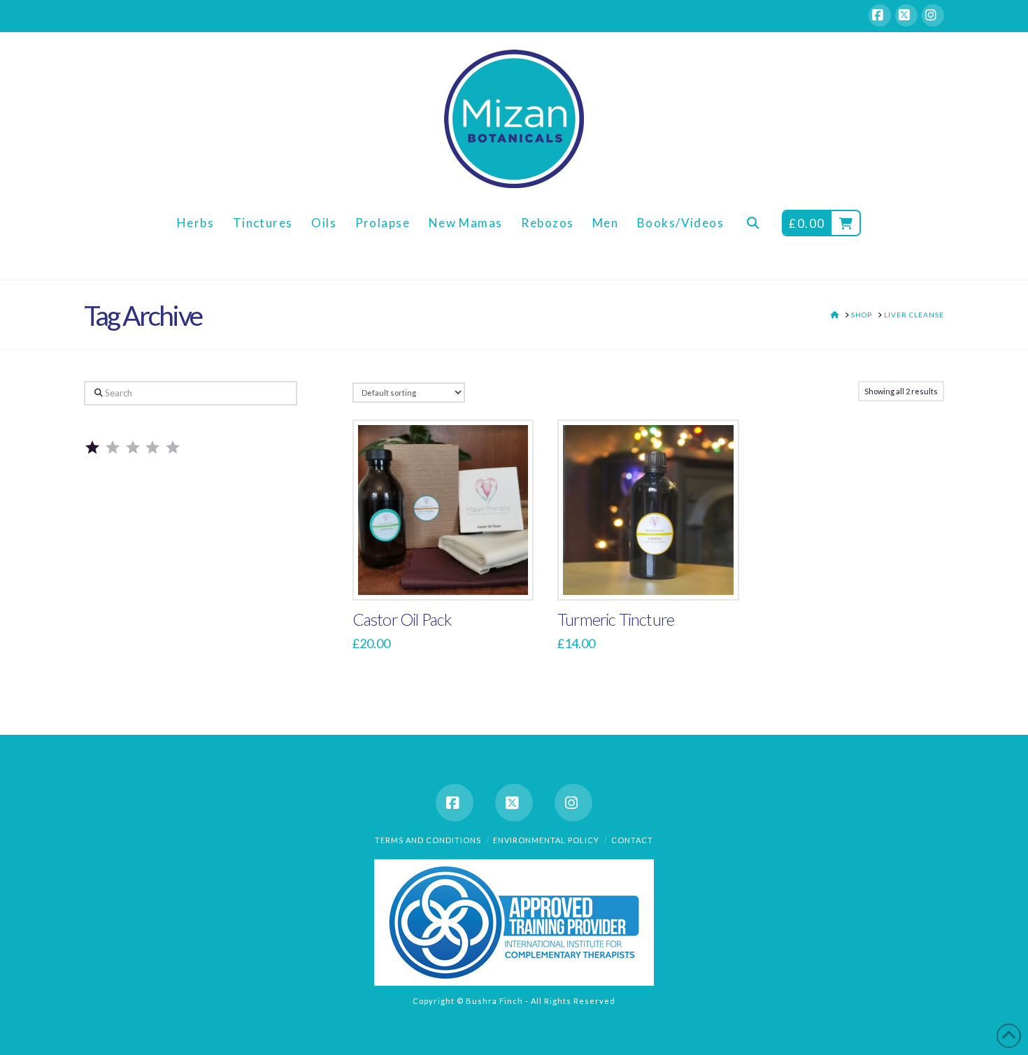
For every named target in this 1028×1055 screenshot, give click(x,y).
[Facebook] (880, 15)
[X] (906, 15)
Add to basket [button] (449, 575)
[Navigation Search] (752, 234)
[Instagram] (933, 15)
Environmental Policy (546, 840)
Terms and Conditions (428, 840)
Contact (632, 840)
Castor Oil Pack (402, 619)
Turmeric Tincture (615, 619)
